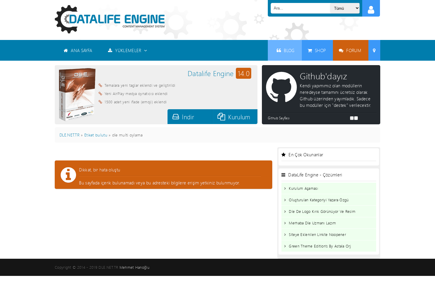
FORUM (353, 50)
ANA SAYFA (81, 50)
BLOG (289, 50)
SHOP (320, 50)
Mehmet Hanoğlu (134, 267)
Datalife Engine (218, 73)
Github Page (314, 117)
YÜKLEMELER (128, 50)
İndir (188, 116)
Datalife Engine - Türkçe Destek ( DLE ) (110, 19)
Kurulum (239, 116)
